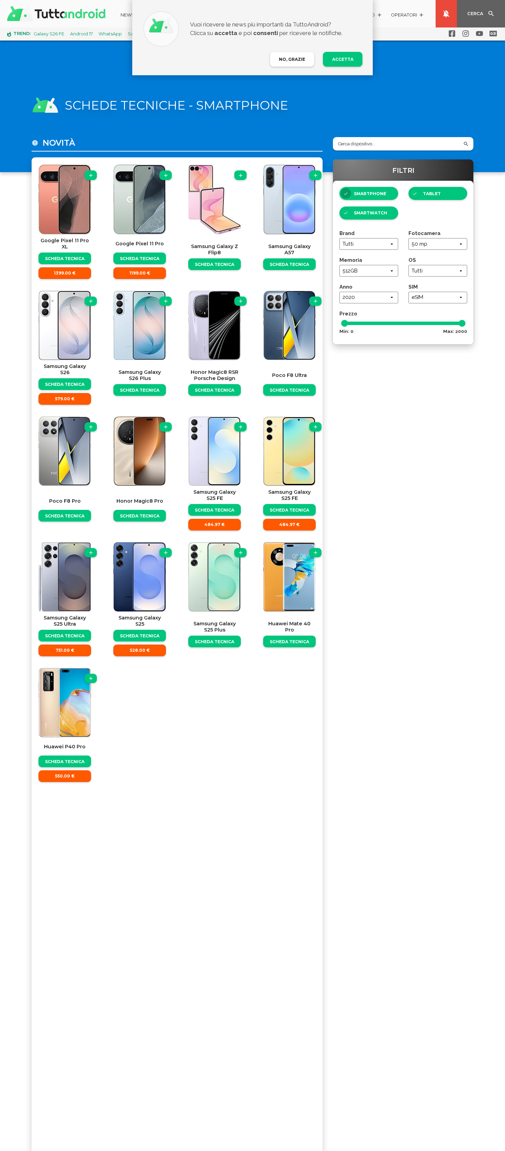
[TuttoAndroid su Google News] (492, 34)
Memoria (350, 260)
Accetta (343, 59)
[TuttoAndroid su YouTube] (478, 34)
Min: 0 (346, 331)
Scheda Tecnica (65, 258)
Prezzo (348, 313)
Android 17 (81, 33)
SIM (413, 287)
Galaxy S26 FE (49, 33)
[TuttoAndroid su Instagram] (464, 34)
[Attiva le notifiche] (446, 13)
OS (412, 260)
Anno (345, 287)
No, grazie (292, 59)
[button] (407, 16)
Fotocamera (424, 233)
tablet (432, 193)
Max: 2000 (455, 331)
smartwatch (370, 212)
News (128, 15)
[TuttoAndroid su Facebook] (451, 34)
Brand (347, 233)
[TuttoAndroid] (57, 13)
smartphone (370, 193)
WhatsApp (110, 33)
